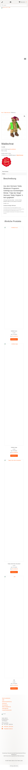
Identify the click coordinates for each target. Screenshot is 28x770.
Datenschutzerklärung (6, 701)
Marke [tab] (3, 173)
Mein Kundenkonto (6, 698)
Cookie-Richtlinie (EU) (6, 710)
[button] (24, 116)
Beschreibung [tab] (5, 171)
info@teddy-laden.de (8, 728)
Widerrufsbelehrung (6, 706)
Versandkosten (13, 149)
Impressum (4, 703)
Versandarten (5, 705)
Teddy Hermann (7, 112)
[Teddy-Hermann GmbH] (6, 162)
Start (2, 112)
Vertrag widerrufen (14, 765)
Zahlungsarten (5, 708)
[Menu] (25, 59)
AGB (3, 699)
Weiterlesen (14, 339)
